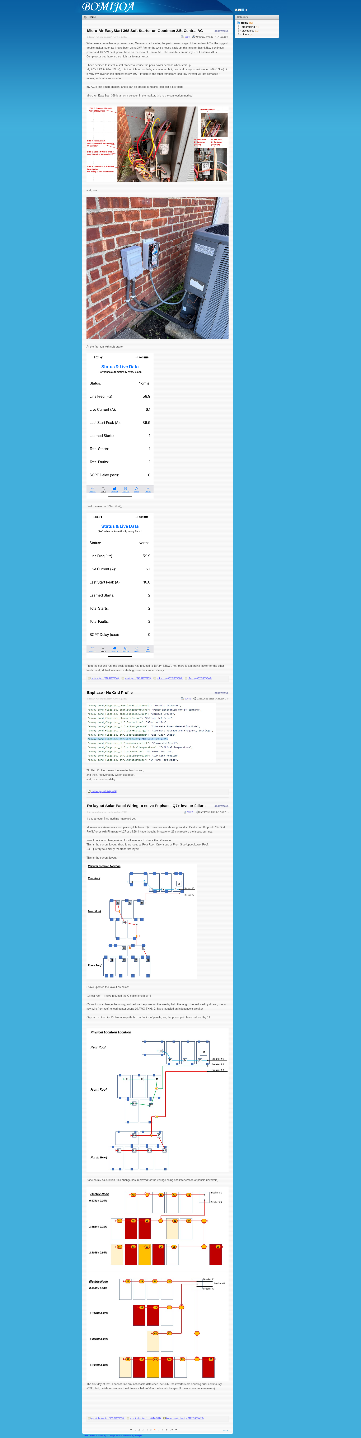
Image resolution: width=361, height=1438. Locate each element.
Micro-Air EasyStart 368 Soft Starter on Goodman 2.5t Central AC (145, 31)
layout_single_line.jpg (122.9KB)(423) (185, 1418)
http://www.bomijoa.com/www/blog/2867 (107, 37)
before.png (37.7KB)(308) (170, 678)
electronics (248, 30)
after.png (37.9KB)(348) (200, 678)
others (245, 34)
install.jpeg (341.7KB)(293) (138, 678)
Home (92, 17)
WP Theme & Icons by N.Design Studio (103, 1435)
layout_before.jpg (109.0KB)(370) (108, 1418)
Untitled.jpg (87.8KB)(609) (104, 791)
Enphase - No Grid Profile (110, 692)
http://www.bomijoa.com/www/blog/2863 (107, 698)
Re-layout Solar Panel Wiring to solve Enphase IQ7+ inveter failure (146, 806)
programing (248, 26)
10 (171, 1429)
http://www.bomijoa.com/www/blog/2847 (107, 812)
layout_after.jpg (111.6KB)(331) (145, 1418)
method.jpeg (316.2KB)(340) (105, 678)
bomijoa (138, 1435)
